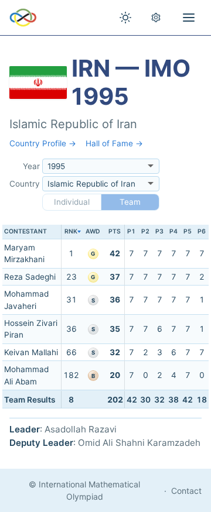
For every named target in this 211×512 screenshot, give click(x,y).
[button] (71, 232)
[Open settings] (155, 17)
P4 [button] (173, 231)
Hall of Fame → (114, 143)
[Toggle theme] (125, 17)
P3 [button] (159, 231)
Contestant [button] (25, 231)
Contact (186, 491)
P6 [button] (202, 231)
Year (31, 166)
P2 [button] (145, 231)
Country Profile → (42, 143)
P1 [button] (131, 231)
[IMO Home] (23, 17)
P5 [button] (187, 231)
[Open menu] (189, 17)
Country (24, 183)
